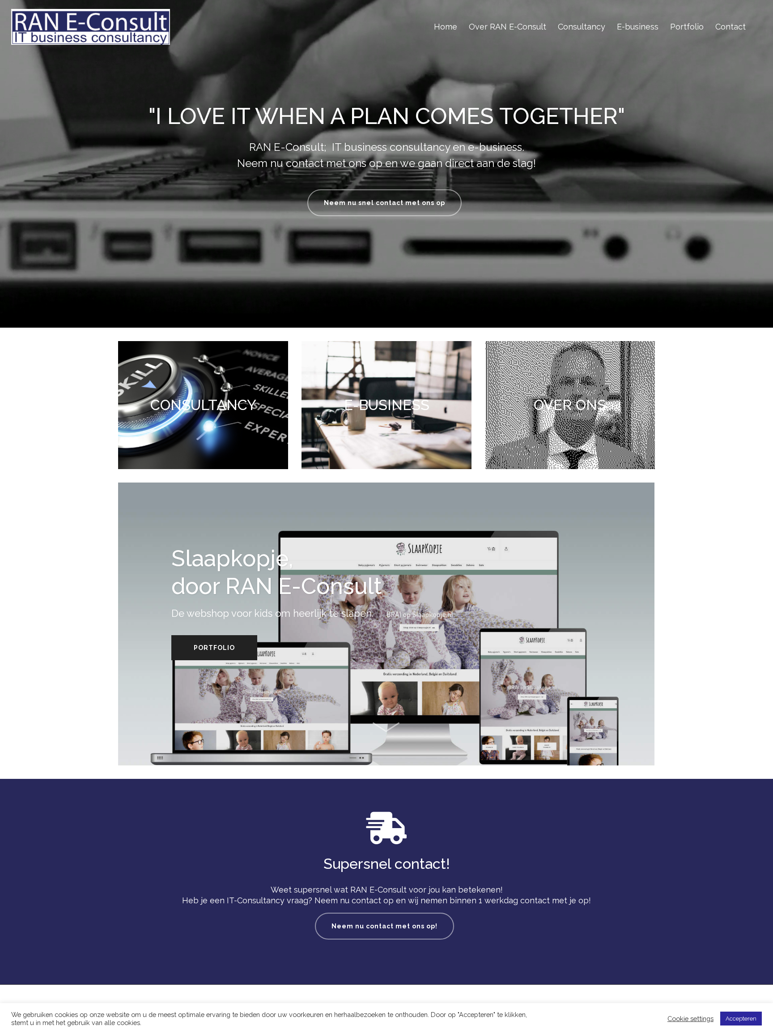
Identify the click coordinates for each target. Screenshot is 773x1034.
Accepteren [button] (741, 1018)
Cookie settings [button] (690, 1018)
